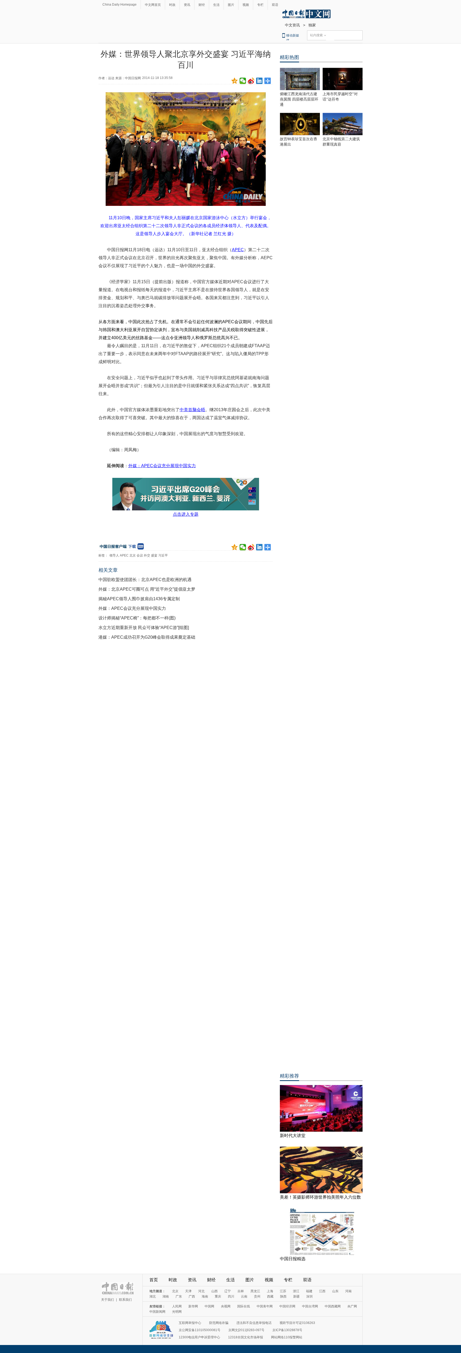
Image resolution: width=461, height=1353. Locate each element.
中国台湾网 (310, 1306)
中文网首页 (153, 5)
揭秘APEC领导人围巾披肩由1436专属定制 (139, 599)
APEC (124, 555)
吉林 (240, 1291)
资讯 (187, 5)
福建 (309, 1291)
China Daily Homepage (119, 4)
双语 (275, 5)
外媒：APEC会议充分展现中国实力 (132, 608)
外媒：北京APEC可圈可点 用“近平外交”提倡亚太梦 (146, 589)
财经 (201, 5)
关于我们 (107, 1300)
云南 (244, 1296)
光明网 (177, 1312)
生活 (216, 5)
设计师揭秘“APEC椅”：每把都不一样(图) (137, 618)
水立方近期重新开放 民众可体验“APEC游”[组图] (143, 627)
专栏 (260, 5)
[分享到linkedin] (259, 81)
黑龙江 (255, 1291)
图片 (231, 5)
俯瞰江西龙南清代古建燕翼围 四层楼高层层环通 (299, 99)
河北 (201, 1291)
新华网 (193, 1306)
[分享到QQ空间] (234, 81)
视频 (246, 5)
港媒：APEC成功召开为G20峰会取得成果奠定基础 (146, 637)
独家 (312, 25)
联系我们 (125, 1300)
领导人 (114, 555)
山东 (335, 1291)
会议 (140, 555)
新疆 (296, 1296)
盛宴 (154, 555)
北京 (132, 555)
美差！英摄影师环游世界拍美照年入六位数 (320, 1197)
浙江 (296, 1291)
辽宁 (227, 1291)
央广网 (352, 1306)
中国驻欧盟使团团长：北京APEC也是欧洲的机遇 (145, 579)
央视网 (225, 1306)
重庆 (218, 1296)
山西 (214, 1291)
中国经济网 (287, 1306)
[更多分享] (267, 81)
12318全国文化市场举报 (245, 1337)
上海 (270, 1291)
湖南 (165, 1296)
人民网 (177, 1306)
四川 (231, 1296)
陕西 (283, 1296)
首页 (153, 1280)
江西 (322, 1291)
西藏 (270, 1296)
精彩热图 (289, 57)
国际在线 (243, 1306)
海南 (205, 1296)
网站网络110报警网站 (286, 1337)
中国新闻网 (157, 1312)
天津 (188, 1291)
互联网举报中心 (190, 1323)
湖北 (152, 1296)
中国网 (209, 1306)
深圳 (309, 1296)
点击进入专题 (185, 514)
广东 (179, 1296)
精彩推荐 (289, 1076)
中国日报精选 (292, 1258)
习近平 (163, 555)
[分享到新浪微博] (251, 81)
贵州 (257, 1296)
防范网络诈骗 (218, 1323)
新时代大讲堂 (292, 1135)
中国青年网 (265, 1306)
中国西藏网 (333, 1306)
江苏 (283, 1291)
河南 (348, 1291)
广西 (192, 1296)
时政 (172, 5)
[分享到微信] (243, 81)
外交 (147, 555)
